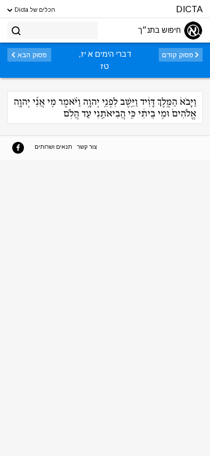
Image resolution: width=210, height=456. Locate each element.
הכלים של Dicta (34, 9)
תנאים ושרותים (53, 146)
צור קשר (87, 146)
